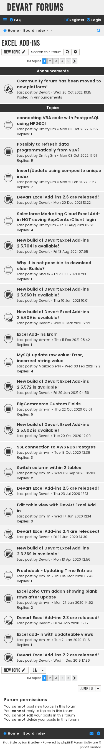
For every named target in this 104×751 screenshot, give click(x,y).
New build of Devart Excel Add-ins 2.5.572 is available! (53, 384)
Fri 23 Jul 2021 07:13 (70, 274)
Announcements (48, 97)
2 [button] (50, 61)
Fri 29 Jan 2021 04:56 (71, 392)
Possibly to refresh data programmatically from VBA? (48, 147)
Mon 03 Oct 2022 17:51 (78, 155)
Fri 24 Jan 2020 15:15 (71, 623)
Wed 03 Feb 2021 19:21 (83, 366)
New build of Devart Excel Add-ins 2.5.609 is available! (53, 314)
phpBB (65, 742)
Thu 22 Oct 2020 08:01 (73, 409)
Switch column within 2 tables (49, 467)
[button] (74, 61)
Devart (44, 92)
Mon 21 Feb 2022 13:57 (78, 182)
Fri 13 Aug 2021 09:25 (77, 225)
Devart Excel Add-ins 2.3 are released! (58, 617)
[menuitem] (15, 20)
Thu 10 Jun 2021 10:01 (71, 300)
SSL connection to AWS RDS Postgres (56, 447)
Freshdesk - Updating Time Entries (54, 570)
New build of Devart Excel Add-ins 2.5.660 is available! (53, 292)
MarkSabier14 (50, 366)
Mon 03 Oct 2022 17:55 (79, 129)
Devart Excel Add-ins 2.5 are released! (58, 488)
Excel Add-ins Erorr (37, 334)
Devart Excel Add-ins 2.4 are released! (58, 531)
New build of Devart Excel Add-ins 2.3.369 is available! (53, 551)
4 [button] (62, 61)
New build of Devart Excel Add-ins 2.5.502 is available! (53, 427)
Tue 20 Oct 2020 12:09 (72, 435)
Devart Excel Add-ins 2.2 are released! (58, 655)
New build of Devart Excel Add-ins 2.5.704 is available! (53, 243)
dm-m (44, 339)
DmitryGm (47, 129)
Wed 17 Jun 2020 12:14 (72, 516)
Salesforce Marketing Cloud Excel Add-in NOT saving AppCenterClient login (58, 216)
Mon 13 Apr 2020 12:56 (72, 559)
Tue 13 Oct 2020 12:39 (72, 452)
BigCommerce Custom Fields (49, 404)
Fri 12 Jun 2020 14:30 (70, 536)
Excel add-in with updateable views (55, 634)
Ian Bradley (31, 742)
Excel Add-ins (20, 43)
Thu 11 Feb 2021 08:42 (72, 339)
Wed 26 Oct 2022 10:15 (72, 92)
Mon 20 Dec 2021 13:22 (72, 202)
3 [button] (56, 61)
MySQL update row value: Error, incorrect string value (50, 358)
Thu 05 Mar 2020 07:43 (73, 576)
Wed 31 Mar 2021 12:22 (72, 323)
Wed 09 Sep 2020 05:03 (74, 473)
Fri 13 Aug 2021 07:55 (71, 251)
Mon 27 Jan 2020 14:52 (73, 602)
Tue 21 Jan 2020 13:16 (72, 639)
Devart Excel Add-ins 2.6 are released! (58, 197)
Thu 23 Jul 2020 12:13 (71, 493)
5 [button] (68, 61)
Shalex (44, 274)
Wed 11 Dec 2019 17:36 (72, 660)
